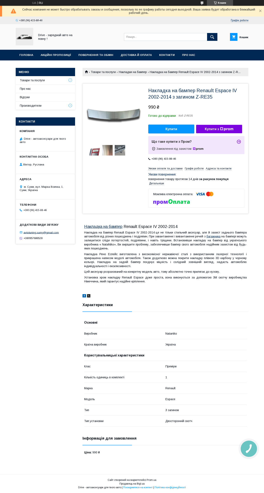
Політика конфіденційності (170, 487)
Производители (30, 105)
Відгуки (25, 97)
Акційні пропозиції (56, 55)
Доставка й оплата (136, 55)
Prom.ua (151, 480)
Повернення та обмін (95, 55)
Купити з (212, 129)
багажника (213, 236)
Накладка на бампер (103, 226)
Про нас (188, 55)
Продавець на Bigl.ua (132, 483)
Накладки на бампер (133, 72)
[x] (88, 296)
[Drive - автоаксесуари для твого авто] (24, 44)
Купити (171, 129)
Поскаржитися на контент (138, 487)
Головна (26, 55)
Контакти (167, 55)
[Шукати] (212, 37)
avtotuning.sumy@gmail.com (41, 232)
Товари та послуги (103, 72)
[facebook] (84, 296)
